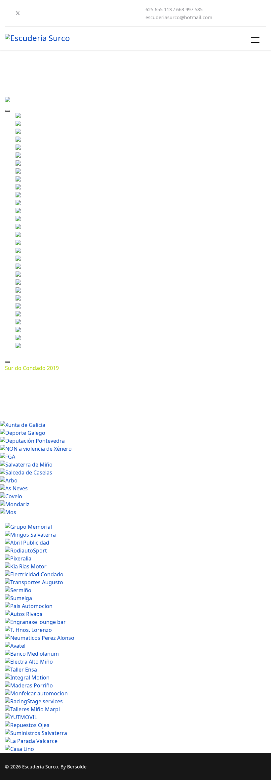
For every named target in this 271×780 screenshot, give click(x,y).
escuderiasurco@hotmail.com (178, 17)
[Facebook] (7, 13)
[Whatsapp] (50, 13)
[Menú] (255, 40)
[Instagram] (39, 13)
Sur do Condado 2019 (32, 368)
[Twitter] (18, 13)
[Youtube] (29, 13)
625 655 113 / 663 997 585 (174, 9)
